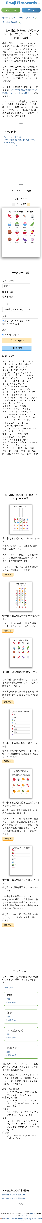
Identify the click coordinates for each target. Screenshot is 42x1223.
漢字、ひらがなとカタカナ (17, 320)
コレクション (10, 145)
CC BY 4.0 (23, 1215)
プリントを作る (17, 340)
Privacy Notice (31, 1219)
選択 (8, 999)
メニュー (9, 10)
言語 (30, 10)
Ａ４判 (7, 335)
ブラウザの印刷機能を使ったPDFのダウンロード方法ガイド (20, 91)
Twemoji (32, 1213)
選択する (8, 574)
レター (18, 335)
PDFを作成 (17, 348)
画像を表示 (9, 987)
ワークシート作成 (12, 136)
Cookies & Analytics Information (13, 1219)
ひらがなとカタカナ (13, 324)
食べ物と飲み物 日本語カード (14, 1194)
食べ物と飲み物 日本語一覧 (13, 1198)
